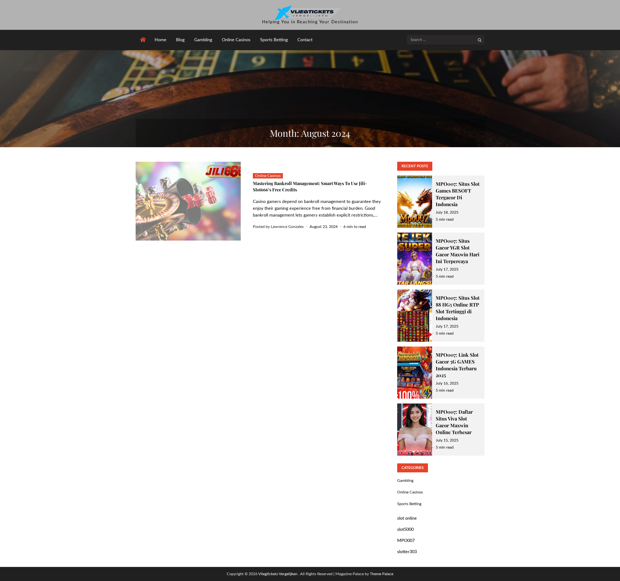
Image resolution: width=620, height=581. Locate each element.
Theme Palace (381, 574)
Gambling (203, 40)
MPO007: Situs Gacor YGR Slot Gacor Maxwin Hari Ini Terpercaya (457, 250)
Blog (180, 40)
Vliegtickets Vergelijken (278, 574)
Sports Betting (274, 40)
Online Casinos (236, 40)
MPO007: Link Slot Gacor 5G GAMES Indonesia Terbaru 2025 (457, 364)
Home (160, 40)
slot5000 (405, 529)
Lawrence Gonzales (287, 227)
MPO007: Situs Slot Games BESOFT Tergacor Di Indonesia (458, 193)
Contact (304, 40)
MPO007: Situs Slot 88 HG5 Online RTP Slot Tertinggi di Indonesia (458, 307)
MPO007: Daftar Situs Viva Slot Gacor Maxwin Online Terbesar (454, 421)
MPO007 (406, 541)
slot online (407, 518)
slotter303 (407, 552)
